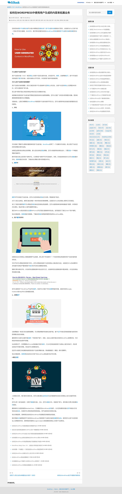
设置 (92, 167)
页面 (99, 170)
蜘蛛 (108, 164)
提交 (39, 20)
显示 (92, 155)
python (100, 131)
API (92, 125)
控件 (34, 20)
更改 (99, 155)
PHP (13, 7)
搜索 (110, 12)
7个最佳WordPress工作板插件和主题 (100, 95)
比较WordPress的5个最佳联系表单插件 (101, 98)
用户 (53, 20)
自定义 (100, 164)
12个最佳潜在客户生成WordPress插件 (100, 105)
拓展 (31, 20)
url (98, 134)
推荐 (37, 20)
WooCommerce (95, 137)
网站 (58, 20)
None (101, 128)
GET (105, 125)
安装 (108, 146)
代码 (106, 140)
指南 (99, 149)
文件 (107, 152)
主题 (99, 140)
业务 (18, 20)
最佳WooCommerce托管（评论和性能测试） (101, 108)
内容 (23, 20)
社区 (55, 20)
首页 (9, 7)
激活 (92, 158)
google (93, 128)
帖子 (29, 20)
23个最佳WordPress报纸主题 (98, 88)
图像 (101, 146)
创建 (26, 20)
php (108, 128)
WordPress (19, 7)
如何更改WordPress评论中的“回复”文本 (101, 92)
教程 (99, 152)
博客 (107, 143)
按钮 (106, 149)
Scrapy (108, 131)
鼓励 (67, 20)
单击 (99, 143)
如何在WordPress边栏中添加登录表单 (100, 75)
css (98, 125)
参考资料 (93, 146)
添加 (47, 20)
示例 (101, 161)
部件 (107, 167)
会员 (21, 20)
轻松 (65, 20)
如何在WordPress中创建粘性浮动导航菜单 (101, 111)
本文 (45, 20)
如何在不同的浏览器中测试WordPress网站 (101, 85)
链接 (92, 170)
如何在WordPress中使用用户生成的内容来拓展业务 (40, 12)
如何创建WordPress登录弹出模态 (99, 82)
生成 (50, 20)
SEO (92, 134)
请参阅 (61, 20)
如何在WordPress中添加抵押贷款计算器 (101, 79)
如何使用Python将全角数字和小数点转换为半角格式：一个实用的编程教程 (101, 72)
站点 (108, 161)
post (92, 131)
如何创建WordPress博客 (97, 101)
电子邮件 (93, 161)
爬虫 (99, 158)
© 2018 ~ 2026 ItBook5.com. (61, 492)
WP (92, 140)
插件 (42, 20)
